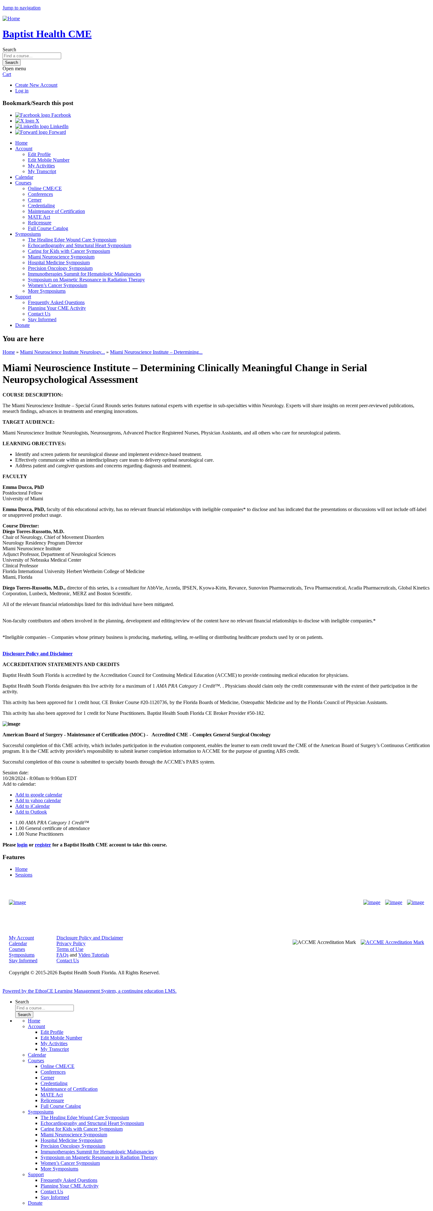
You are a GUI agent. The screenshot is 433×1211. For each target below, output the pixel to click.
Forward (57, 132)
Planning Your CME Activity (57, 308)
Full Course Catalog (48, 228)
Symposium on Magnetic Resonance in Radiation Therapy (86, 279)
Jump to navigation (22, 7)
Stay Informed (42, 319)
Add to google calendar (38, 794)
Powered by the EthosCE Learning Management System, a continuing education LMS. (90, 991)
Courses (23, 182)
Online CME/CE (45, 188)
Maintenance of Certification (56, 211)
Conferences (40, 194)
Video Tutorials (93, 955)
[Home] (11, 18)
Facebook (60, 115)
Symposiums (28, 234)
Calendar (24, 177)
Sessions (23, 874)
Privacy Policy (71, 943)
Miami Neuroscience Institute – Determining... (156, 352)
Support (23, 296)
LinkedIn (58, 126)
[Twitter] (393, 902)
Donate (22, 325)
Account (23, 148)
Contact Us (39, 313)
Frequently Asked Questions (56, 302)
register (43, 844)
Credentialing (41, 205)
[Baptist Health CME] (17, 902)
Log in (22, 90)
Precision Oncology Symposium (60, 268)
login (22, 844)
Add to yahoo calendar (38, 800)
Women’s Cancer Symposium (57, 285)
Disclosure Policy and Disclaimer (38, 653)
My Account (21, 937)
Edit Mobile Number (48, 160)
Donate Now (196, 902)
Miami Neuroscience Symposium (61, 256)
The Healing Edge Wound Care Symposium (72, 239)
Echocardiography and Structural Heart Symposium (79, 245)
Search (9, 49)
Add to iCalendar (32, 806)
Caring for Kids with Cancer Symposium (69, 251)
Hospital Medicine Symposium (59, 262)
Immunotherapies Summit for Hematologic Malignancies (84, 274)
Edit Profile (39, 154)
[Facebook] (371, 902)
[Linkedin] (415, 902)
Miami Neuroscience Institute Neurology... (62, 352)
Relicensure (39, 222)
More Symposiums (47, 291)
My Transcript (42, 171)
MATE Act (39, 217)
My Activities (41, 165)
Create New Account (36, 85)
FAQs (62, 955)
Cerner (35, 200)
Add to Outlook (31, 812)
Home (21, 143)
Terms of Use (69, 949)
